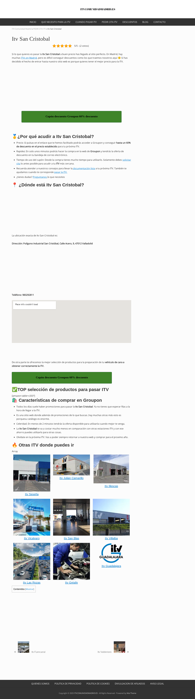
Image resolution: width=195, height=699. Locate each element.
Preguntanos (40, 177)
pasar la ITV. (60, 172)
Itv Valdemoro (113, 651)
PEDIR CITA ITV (39, 29)
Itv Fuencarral (29, 651)
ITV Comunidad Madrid (22, 29)
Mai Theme (131, 693)
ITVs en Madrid (29, 57)
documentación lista (84, 168)
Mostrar (29, 589)
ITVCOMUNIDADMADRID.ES (86, 693)
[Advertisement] (71, 87)
